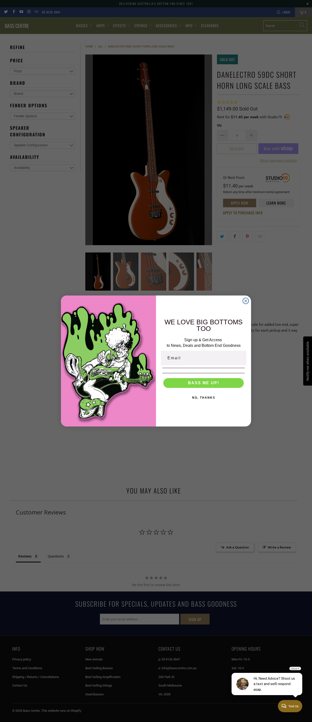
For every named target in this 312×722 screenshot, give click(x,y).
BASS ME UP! (203, 383)
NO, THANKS (203, 397)
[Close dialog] (246, 301)
